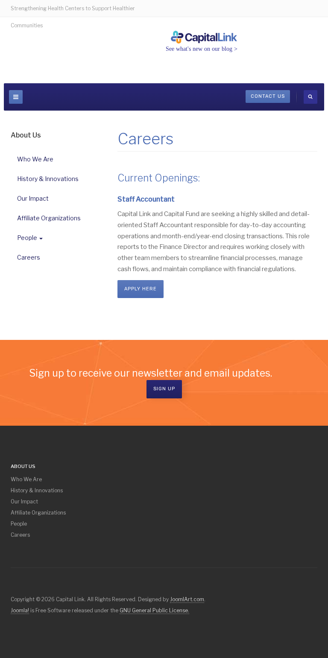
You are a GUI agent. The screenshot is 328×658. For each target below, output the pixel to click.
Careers (28, 257)
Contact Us (268, 96)
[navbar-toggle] (16, 97)
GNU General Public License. (154, 610)
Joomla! (20, 610)
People (27, 237)
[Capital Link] (204, 37)
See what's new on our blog (199, 49)
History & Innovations (48, 178)
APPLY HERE (140, 289)
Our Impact (33, 198)
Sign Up (164, 389)
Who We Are (35, 159)
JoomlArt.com (187, 599)
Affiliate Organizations (49, 218)
